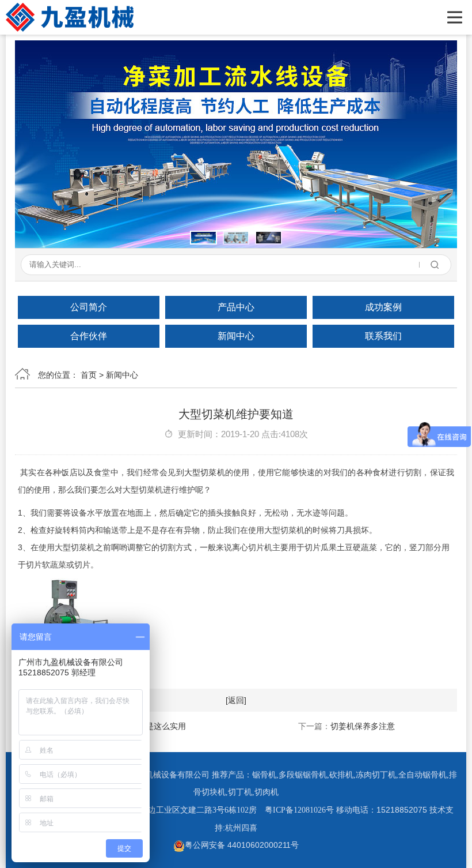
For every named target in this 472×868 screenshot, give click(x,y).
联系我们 (383, 336)
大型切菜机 (204, 472)
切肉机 (266, 792)
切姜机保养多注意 (362, 726)
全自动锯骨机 (422, 775)
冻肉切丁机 (376, 775)
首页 (89, 374)
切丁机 (240, 792)
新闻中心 (236, 336)
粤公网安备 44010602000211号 (242, 845)
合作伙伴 (88, 336)
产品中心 (236, 307)
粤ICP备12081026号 (299, 810)
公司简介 (88, 307)
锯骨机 (264, 775)
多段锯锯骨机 (303, 775)
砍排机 (341, 775)
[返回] (236, 700)
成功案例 (383, 307)
